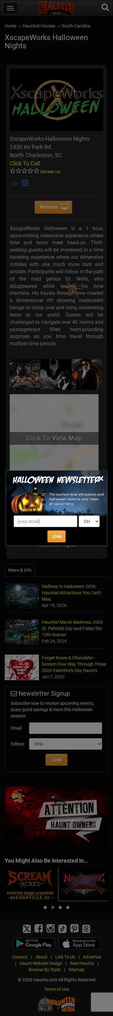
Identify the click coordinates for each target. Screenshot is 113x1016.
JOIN (56, 536)
